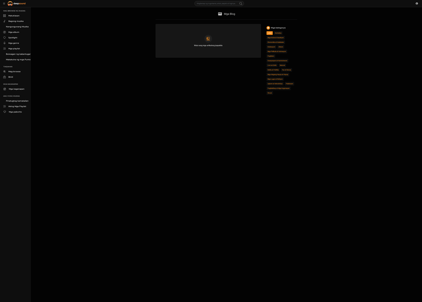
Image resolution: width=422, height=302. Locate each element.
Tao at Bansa (286, 70)
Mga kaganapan (16, 89)
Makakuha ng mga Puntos (18, 59)
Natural (282, 65)
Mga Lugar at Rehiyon (275, 79)
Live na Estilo (272, 65)
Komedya (278, 33)
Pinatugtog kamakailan (17, 101)
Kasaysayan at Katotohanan (277, 61)
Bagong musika (16, 21)
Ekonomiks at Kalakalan (276, 42)
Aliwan (280, 47)
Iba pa (270, 93)
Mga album (13, 32)
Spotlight (12, 38)
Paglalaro (271, 56)
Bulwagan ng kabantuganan (18, 54)
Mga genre (13, 43)
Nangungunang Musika (17, 27)
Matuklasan (13, 16)
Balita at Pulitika (273, 70)
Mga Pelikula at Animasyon (277, 51)
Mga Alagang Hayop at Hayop (278, 74)
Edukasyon (271, 47)
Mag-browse (14, 71)
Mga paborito (15, 112)
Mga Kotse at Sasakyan (276, 37)
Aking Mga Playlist (17, 106)
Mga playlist (14, 48)
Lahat (270, 33)
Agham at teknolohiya (275, 84)
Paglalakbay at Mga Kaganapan (279, 88)
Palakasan (289, 84)
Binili (10, 77)
